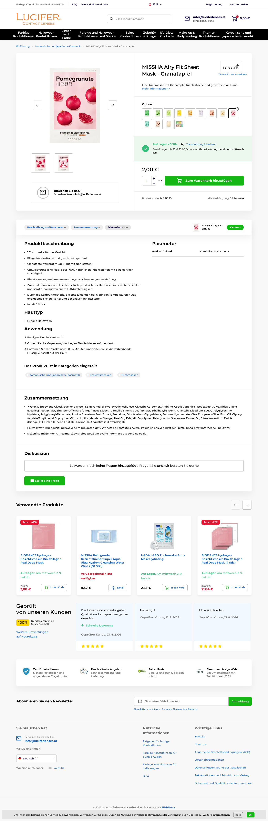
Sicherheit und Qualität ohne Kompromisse (223, 783)
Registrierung (214, 4)
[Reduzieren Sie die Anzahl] (153, 183)
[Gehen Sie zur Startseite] (38, 19)
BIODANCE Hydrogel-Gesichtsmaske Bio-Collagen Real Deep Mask (40, 558)
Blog (146, 776)
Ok (250, 814)
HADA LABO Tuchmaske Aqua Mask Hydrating (163, 557)
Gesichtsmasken (100, 374)
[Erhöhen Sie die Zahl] (153, 178)
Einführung (23, 46)
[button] (112, 105)
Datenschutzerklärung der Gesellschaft (220, 767)
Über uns (201, 744)
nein (238, 814)
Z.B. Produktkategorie (130, 18)
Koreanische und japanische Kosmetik (57, 46)
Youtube (59, 767)
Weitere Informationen (216, 814)
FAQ (74, 4)
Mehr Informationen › (156, 88)
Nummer (146, 180)
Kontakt (200, 736)
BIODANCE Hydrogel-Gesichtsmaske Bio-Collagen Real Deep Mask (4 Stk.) (221, 558)
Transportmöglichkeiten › (201, 144)
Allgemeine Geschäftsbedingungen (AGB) (222, 752)
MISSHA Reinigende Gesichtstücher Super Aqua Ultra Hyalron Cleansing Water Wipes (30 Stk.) (102, 560)
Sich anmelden (239, 4)
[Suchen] (111, 19)
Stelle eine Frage (46, 480)
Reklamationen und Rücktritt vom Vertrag (222, 775)
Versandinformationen (94, 4)
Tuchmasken (129, 374)
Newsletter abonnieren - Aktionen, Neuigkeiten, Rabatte (165, 709)
